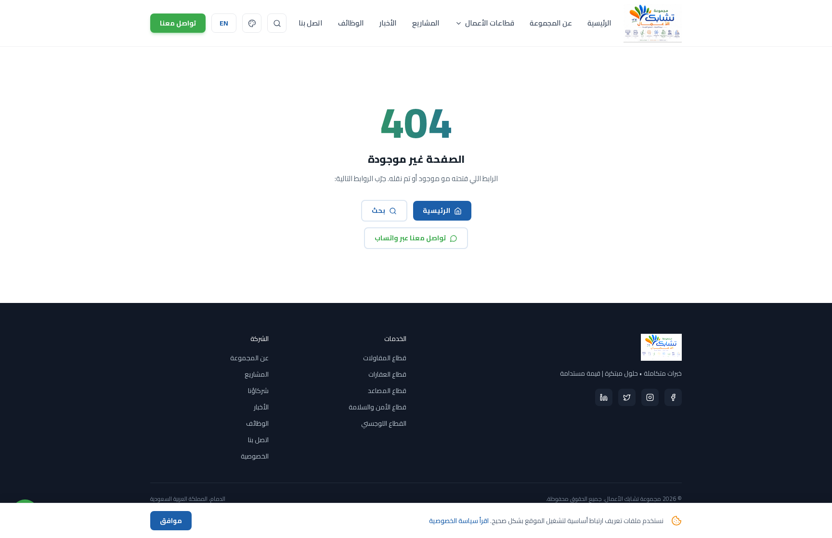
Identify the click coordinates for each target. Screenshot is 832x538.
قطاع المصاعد (387, 390)
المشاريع (426, 23)
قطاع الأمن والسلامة (377, 407)
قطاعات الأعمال (489, 23)
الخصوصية (255, 456)
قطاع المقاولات (384, 358)
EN (224, 23)
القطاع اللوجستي (383, 423)
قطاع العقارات (387, 374)
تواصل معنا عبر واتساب (410, 238)
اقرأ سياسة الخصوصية (459, 520)
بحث (378, 210)
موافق (171, 520)
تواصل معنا (178, 23)
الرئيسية (599, 23)
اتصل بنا (311, 23)
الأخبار (388, 23)
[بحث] (276, 23)
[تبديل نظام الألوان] (251, 23)
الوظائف (351, 23)
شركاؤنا (258, 390)
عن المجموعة (551, 23)
